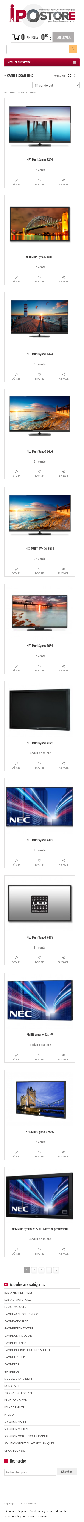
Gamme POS (11, 1371)
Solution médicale (17, 1429)
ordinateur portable (19, 1393)
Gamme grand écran (18, 1335)
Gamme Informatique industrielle (27, 1350)
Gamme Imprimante (16, 1343)
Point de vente (14, 1407)
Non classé (12, 1386)
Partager (63, 184)
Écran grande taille (18, 1292)
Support (23, 1511)
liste (77, 75)
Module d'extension (18, 1379)
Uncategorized (15, 1450)
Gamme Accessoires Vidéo (21, 1314)
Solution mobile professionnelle (27, 1436)
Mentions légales (15, 1516)
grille (69, 75)
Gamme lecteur (14, 1357)
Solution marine (15, 1422)
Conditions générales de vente (48, 1511)
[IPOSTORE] (42, 15)
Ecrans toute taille (17, 1300)
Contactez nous (37, 1516)
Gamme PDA (11, 1364)
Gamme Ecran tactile (18, 1328)
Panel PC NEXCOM (15, 1400)
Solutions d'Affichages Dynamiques (29, 1443)
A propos (10, 1511)
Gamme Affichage (16, 1321)
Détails (16, 184)
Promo (9, 1414)
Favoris (39, 184)
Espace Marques (15, 1307)
